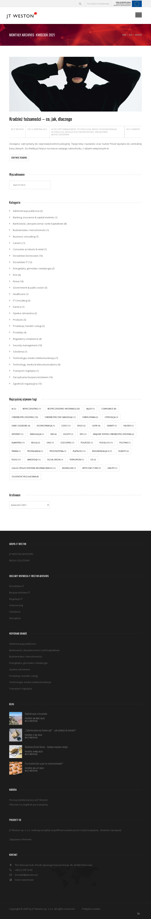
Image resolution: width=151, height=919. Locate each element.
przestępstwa (58, 451)
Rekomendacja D (102, 451)
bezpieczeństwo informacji (64, 408)
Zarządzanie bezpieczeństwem (30, 377)
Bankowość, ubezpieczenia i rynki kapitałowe (38, 223)
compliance (108, 408)
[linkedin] (138, 913)
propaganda (35, 451)
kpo (83, 434)
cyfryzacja (111, 417)
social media (55, 459)
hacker (128, 425)
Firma (16, 281)
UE (93, 459)
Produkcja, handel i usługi (27, 326)
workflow (69, 468)
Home (124, 34)
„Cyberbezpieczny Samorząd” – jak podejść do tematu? (50, 730)
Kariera (17, 306)
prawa (16, 451)
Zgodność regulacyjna (25, 383)
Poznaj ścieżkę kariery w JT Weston (28, 800)
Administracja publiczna (26, 211)
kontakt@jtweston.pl (26, 874)
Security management (65, 129)
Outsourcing (16, 605)
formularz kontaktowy (98, 3)
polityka (124, 442)
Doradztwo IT (20, 262)
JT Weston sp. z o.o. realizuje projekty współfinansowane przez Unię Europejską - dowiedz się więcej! (65, 830)
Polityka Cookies (91, 909)
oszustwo (67, 442)
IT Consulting (20, 300)
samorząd (34, 459)
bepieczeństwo (32, 408)
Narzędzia (15, 618)
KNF (53, 434)
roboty (123, 451)
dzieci (66, 425)
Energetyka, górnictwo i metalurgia (32, 268)
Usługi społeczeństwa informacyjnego (33, 468)
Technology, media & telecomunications (72, 132)
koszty (68, 434)
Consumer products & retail (28, 249)
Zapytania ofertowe (20, 839)
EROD (81, 425)
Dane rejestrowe (24, 879)
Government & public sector (28, 287)
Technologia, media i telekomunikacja (97, 129)
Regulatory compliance (25, 339)
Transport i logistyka (24, 370)
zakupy (112, 468)
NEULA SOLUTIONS (19, 560)
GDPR (96, 425)
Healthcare (19, 294)
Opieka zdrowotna (23, 313)
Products (18, 319)
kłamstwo (18, 442)
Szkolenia (18, 351)
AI (14, 408)
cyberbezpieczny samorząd (60, 417)
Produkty (18, 332)
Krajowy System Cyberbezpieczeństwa (113, 434)
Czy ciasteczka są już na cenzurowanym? (44, 763)
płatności (79, 451)
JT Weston (19, 129)
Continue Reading (19, 157)
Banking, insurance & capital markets (33, 217)
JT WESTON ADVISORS (21, 554)
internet (17, 434)
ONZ (50, 442)
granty (112, 425)
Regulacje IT (15, 599)
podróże (87, 442)
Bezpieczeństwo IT (19, 592)
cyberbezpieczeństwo (25, 417)
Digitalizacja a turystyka (36, 713)
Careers (17, 243)
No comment (133, 129)
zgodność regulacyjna (25, 476)
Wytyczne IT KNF (91, 468)
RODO (16, 459)
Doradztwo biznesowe (25, 255)
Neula (35, 442)
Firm (15, 275)
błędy (90, 408)
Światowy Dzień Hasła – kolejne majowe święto (46, 747)
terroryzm (77, 459)
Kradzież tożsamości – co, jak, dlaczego (40, 118)
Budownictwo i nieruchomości (29, 230)
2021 (130, 34)
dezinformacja (46, 425)
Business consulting (24, 236)
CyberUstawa (90, 417)
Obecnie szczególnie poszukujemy (28, 804)
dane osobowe (21, 425)
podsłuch (106, 442)
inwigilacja (37, 434)
